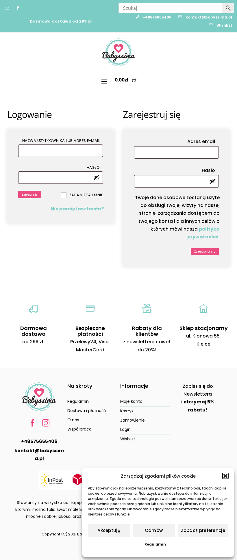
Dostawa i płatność (86, 410)
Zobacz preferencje (203, 530)
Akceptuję (108, 530)
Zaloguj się (30, 194)
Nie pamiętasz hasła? (77, 208)
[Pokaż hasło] (96, 177)
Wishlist (127, 439)
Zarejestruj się (204, 251)
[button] (225, 476)
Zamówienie (132, 420)
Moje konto (131, 401)
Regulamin (155, 544)
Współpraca (79, 429)
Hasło (95, 167)
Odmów (154, 530)
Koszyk (127, 411)
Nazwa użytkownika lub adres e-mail (62, 140)
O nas (73, 420)
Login (125, 429)
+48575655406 (39, 441)
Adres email (203, 141)
